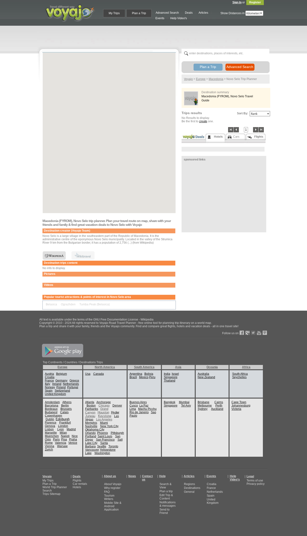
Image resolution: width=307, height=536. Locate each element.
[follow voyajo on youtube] (259, 334)
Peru (152, 377)
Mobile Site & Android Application (112, 506)
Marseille (51, 432)
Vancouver (92, 449)
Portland (90, 436)
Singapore (170, 377)
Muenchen (52, 436)
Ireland (56, 384)
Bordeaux (51, 409)
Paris (56, 439)
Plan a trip (166, 491)
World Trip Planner (54, 487)
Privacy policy (256, 484)
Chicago (104, 405)
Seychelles (239, 377)
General (189, 491)
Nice (75, 436)
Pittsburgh (117, 433)
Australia (203, 374)
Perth (218, 405)
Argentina (136, 374)
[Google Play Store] (62, 356)
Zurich (49, 449)
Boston (91, 405)
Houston (103, 412)
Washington (102, 453)
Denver (117, 405)
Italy (47, 384)
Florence (50, 422)
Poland (61, 387)
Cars (236, 136)
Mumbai (184, 402)
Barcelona (51, 405)
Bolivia (148, 374)
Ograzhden (68, 304)
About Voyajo (112, 484)
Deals (77, 476)
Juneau (90, 416)
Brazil (133, 377)
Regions (189, 484)
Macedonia (216, 79)
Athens (66, 402)
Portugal (72, 387)
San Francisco (105, 439)
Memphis (91, 423)
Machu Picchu (147, 409)
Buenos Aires (138, 402)
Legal (250, 476)
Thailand (169, 380)
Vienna (49, 446)
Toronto (113, 446)
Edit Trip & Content (166, 496)
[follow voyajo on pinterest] (265, 334)
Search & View (165, 485)
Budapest (51, 412)
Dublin (50, 419)
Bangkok (169, 402)
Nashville (91, 426)
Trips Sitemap (51, 494)
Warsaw (62, 446)
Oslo (48, 439)
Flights (77, 480)
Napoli (65, 436)
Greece (74, 380)
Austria (49, 374)
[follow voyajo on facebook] (242, 334)
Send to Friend (164, 511)
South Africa (240, 374)
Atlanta (89, 402)
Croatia (49, 377)
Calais (64, 412)
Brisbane (203, 402)
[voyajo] (69, 24)
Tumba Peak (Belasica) (94, 304)
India (167, 374)
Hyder (115, 412)
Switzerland (62, 390)
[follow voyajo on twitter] (253, 334)
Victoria (236, 409)
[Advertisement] (155, 36)
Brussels (66, 409)
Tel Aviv (186, 405)
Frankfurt (65, 422)
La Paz (143, 405)
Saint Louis (105, 436)
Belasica (51, 304)
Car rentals (80, 484)
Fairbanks (91, 409)
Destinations (192, 488)
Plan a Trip (208, 67)
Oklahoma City (94, 429)
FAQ (107, 491)
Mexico (143, 377)
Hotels (77, 487)
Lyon (60, 429)
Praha (73, 439)
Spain (49, 390)
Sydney (202, 409)
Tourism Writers (109, 497)
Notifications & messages (167, 504)
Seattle (101, 446)
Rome (49, 442)
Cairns (218, 402)
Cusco (134, 405)
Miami (104, 423)
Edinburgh (63, 419)
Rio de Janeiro (139, 412)
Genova (50, 426)
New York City (109, 426)
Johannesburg (240, 405)
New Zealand (206, 377)
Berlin (65, 405)
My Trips (47, 480)
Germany (61, 380)
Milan (63, 432)
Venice (72, 442)
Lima (133, 409)
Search (47, 490)
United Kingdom (55, 394)
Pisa (64, 439)
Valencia (60, 442)
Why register (112, 488)
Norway (50, 387)
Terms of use (255, 480)
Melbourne (205, 405)
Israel (175, 374)
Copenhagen (53, 415)
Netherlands (71, 384)
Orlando (90, 433)
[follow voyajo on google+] (247, 334)
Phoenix (102, 433)
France (49, 380)
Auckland (217, 409)
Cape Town (238, 402)
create (203, 121)
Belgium (61, 374)
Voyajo (188, 79)
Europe (201, 79)
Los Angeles (104, 419)
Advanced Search (239, 67)
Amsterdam (52, 402)
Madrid (71, 429)
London (63, 426)
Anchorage (103, 402)
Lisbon (49, 429)
